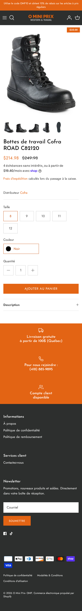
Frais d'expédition (15, 178)
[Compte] (68, 17)
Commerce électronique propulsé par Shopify (38, 595)
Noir (17, 248)
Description (11, 305)
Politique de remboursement (22, 437)
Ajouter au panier (41, 288)
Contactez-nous (13, 462)
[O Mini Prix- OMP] (41, 18)
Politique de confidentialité (21, 430)
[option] (41, 71)
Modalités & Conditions (50, 575)
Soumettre (17, 521)
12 (10, 228)
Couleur (8, 240)
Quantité (9, 261)
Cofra (23, 192)
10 (43, 216)
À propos (9, 423)
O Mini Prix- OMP (22, 593)
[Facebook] (5, 533)
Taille (6, 207)
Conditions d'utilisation (15, 581)
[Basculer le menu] (4, 17)
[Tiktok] (11, 533)
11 (59, 216)
